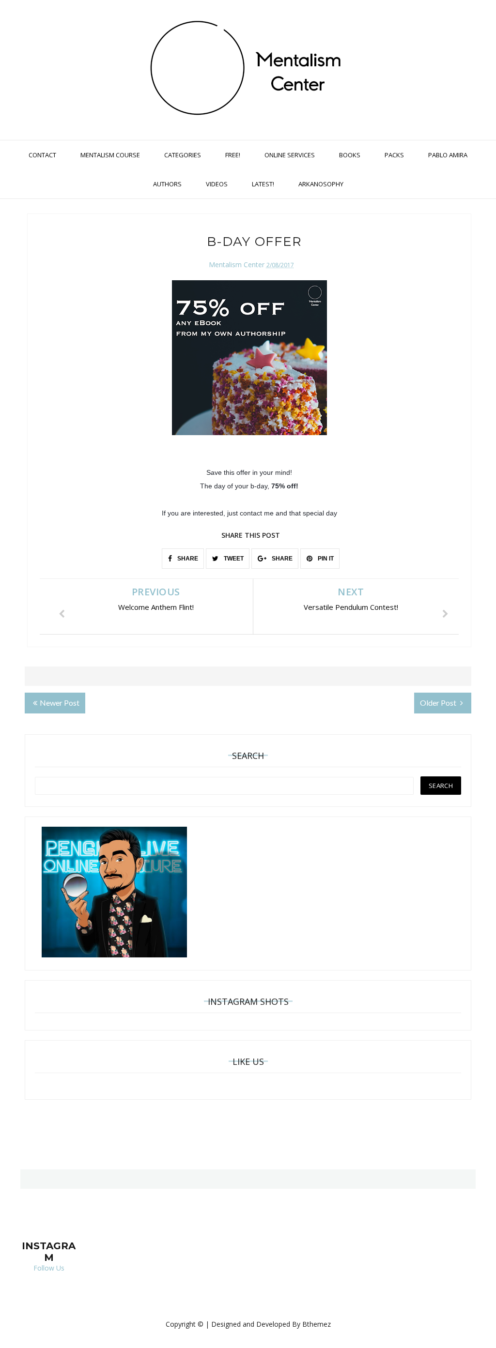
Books (349, 155)
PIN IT (325, 558)
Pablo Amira (447, 155)
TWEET (233, 558)
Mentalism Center (236, 264)
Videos (217, 184)
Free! (232, 155)
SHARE (187, 558)
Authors (167, 184)
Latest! (263, 184)
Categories (182, 155)
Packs (394, 155)
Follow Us (48, 1267)
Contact (42, 155)
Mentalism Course (110, 155)
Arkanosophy (320, 184)
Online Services (289, 155)
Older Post (439, 702)
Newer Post (59, 702)
